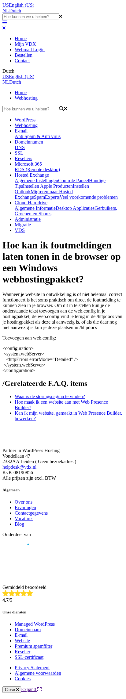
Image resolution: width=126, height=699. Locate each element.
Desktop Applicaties (75, 208)
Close (10, 689)
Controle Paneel (73, 180)
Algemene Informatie (35, 208)
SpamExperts (47, 197)
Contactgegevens (31, 513)
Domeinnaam (28, 629)
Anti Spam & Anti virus (38, 136)
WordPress (25, 119)
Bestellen (23, 55)
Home (21, 38)
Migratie (23, 224)
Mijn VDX (25, 44)
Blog (19, 524)
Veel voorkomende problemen (89, 197)
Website (22, 640)
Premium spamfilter (33, 646)
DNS (20, 147)
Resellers (23, 158)
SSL (19, 153)
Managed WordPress (35, 624)
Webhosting (26, 98)
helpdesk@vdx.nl (19, 467)
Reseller (22, 651)
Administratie (28, 219)
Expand (29, 689)
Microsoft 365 (28, 164)
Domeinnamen (29, 141)
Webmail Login (30, 49)
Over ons (23, 502)
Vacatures (24, 518)
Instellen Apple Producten (48, 186)
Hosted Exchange (32, 175)
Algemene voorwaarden (38, 673)
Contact (22, 60)
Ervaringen (25, 507)
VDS (20, 230)
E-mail (21, 130)
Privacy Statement (32, 667)
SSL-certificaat (29, 657)
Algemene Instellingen (36, 180)
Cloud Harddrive (31, 202)
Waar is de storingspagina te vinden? (50, 396)
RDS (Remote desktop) (37, 169)
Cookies (23, 678)
